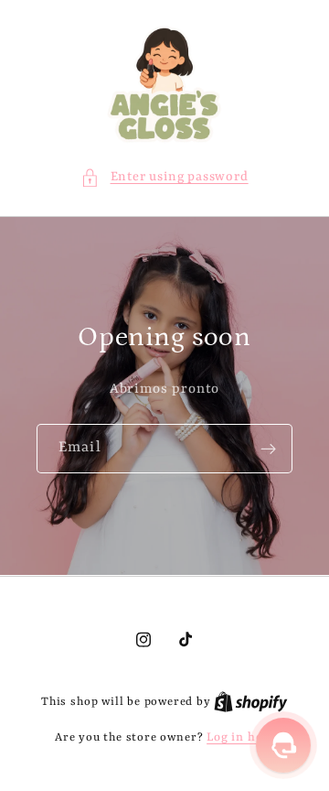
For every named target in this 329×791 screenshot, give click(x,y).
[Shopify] (251, 702)
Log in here (240, 737)
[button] (164, 177)
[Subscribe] (268, 448)
